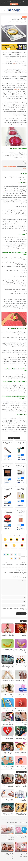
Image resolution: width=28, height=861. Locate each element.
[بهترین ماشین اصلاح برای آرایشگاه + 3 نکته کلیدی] (21, 807)
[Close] (1, 3)
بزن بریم (14, 4)
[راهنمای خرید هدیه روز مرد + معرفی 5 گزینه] (7, 779)
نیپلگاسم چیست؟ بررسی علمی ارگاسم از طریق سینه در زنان (8, 635)
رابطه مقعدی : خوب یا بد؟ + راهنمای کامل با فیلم (21, 709)
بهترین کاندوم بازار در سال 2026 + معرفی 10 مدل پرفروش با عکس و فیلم (8, 666)
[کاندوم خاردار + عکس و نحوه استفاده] (21, 674)
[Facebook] (19, 554)
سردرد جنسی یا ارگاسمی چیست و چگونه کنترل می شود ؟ (8, 854)
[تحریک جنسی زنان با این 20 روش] (7, 674)
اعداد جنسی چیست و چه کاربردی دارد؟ (22, 767)
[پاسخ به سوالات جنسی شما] (21, 829)
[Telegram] (15, 558)
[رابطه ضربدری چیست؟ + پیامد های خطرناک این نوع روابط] (21, 731)
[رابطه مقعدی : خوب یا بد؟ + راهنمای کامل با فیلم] (21, 702)
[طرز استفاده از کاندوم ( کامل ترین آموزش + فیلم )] (7, 643)
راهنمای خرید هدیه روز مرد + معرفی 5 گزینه (8, 785)
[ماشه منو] (25, 10)
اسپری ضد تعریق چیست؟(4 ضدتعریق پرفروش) (21, 799)
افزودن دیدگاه (22, 22)
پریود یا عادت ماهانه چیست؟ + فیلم (22, 853)
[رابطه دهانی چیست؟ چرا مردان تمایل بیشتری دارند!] (7, 716)
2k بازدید (9, 22)
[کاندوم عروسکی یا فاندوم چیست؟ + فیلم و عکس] (7, 746)
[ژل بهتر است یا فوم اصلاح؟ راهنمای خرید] (7, 793)
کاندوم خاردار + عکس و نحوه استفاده (21, 681)
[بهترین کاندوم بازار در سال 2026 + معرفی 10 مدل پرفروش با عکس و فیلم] (7, 659)
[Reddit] (19, 558)
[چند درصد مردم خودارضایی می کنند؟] (7, 688)
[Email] (11, 558)
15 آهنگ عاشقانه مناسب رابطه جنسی (22, 634)
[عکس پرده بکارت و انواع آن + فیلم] (21, 659)
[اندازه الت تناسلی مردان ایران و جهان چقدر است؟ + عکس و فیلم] (21, 643)
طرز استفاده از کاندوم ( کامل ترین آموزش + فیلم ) (8, 650)
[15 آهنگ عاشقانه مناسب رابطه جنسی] (21, 628)
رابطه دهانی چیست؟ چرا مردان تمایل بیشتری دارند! (8, 723)
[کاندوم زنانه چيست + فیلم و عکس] (21, 716)
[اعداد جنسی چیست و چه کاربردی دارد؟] (21, 760)
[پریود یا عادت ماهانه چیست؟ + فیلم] (21, 847)
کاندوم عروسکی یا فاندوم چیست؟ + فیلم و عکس (9, 753)
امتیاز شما (25, 577)
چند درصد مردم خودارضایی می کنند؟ (8, 695)
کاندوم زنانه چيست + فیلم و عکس (21, 723)
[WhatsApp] (7, 554)
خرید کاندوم (15, 63)
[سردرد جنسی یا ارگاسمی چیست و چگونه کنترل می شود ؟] (7, 847)
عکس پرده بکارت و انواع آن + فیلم (21, 665)
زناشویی (24, 17)
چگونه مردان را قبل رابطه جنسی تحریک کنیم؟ (8, 737)
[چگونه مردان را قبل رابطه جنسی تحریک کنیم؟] (7, 731)
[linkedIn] (4, 554)
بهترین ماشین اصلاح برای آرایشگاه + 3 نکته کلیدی (21, 813)
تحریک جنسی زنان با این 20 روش (8, 681)
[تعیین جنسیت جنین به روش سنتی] (7, 829)
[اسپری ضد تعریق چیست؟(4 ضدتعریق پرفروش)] (21, 793)
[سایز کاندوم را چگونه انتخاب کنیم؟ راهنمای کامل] (7, 702)
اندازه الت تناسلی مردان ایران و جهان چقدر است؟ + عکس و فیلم (21, 651)
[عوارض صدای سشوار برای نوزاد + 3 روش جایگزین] (7, 807)
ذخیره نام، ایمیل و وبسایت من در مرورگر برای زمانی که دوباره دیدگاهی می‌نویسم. (14, 609)
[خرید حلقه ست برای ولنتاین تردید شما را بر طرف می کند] (21, 779)
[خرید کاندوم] (14, 47)
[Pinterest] (11, 554)
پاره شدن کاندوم (17, 89)
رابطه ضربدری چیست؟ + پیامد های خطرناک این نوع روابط (21, 738)
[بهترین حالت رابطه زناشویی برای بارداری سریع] (21, 746)
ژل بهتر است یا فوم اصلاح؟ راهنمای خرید (8, 799)
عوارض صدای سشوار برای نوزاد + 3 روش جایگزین (8, 813)
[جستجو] (2, 10)
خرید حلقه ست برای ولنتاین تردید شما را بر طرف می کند (21, 785)
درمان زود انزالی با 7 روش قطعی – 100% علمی (8, 767)
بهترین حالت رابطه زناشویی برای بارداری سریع (21, 753)
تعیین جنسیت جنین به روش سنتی (7, 836)
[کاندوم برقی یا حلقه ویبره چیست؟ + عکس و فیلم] (21, 688)
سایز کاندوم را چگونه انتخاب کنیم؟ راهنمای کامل (8, 709)
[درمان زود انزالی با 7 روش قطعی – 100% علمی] (7, 760)
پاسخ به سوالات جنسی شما (21, 836)
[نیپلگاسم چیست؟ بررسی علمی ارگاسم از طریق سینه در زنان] (7, 628)
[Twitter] (15, 554)
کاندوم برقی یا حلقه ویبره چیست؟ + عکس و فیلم (21, 695)
